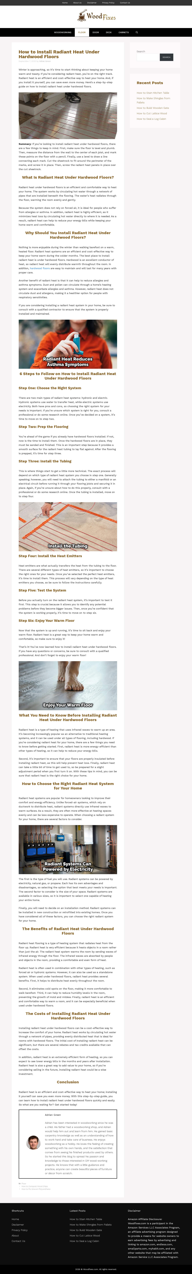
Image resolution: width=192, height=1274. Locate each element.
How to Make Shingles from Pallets (91, 1224)
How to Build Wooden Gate (153, 107)
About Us (77, 3)
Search (141, 51)
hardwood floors (40, 268)
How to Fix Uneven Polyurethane (36, 1189)
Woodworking (62, 32)
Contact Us (125, 3)
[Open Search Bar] (136, 32)
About (15, 1235)
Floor (82, 32)
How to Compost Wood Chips (35, 1186)
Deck (109, 32)
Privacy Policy (108, 3)
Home (65, 3)
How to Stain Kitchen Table (153, 92)
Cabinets (124, 32)
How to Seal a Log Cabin (152, 118)
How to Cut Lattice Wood (152, 113)
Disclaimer (92, 3)
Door (96, 32)
